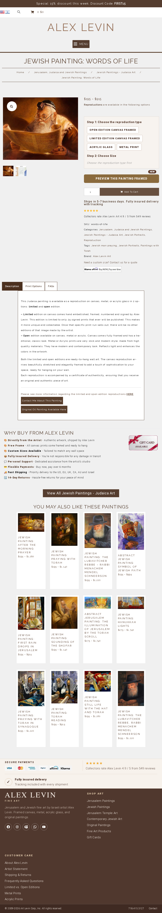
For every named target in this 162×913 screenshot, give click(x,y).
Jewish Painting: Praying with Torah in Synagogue (30, 719)
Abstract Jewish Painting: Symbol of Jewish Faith (129, 563)
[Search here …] (19, 12)
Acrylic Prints (14, 899)
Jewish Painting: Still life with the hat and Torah (96, 704)
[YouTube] (43, 826)
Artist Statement (16, 869)
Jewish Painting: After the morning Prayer (27, 545)
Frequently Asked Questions (24, 881)
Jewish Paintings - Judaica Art (116, 72)
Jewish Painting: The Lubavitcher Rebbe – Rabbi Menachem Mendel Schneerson (97, 564)
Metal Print (129, 147)
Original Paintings (98, 825)
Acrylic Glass (101, 147)
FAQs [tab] (51, 286)
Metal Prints (13, 893)
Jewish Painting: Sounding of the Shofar (63, 640)
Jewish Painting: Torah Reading (59, 714)
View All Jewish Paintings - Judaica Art (81, 493)
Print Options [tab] (33, 286)
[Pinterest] (26, 826)
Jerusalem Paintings (101, 801)
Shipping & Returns (18, 875)
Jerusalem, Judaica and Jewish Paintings (60, 72)
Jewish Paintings (98, 807)
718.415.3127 (136, 908)
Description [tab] (12, 286)
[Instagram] (17, 826)
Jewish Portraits (134, 234)
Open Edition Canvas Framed (112, 129)
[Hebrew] (7, 11)
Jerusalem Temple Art (102, 813)
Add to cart (131, 192)
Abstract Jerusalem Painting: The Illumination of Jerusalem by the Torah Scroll (97, 625)
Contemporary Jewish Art (104, 819)
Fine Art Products (99, 831)
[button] (81, 44)
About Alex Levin (16, 863)
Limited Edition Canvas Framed (114, 138)
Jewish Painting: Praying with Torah (63, 557)
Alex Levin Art (102, 256)
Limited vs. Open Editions (22, 887)
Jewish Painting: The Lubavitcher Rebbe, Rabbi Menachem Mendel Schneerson (130, 722)
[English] (2, 11)
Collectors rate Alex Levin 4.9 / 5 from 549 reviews (120, 765)
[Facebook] (8, 826)
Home (20, 72)
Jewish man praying (104, 245)
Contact (153, 908)
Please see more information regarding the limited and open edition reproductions (77, 394)
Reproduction (92, 240)
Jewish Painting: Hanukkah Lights (127, 620)
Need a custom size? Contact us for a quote (110, 262)
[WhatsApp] (35, 826)
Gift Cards (94, 837)
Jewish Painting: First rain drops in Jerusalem (28, 643)
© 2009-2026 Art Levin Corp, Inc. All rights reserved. (33, 908)
